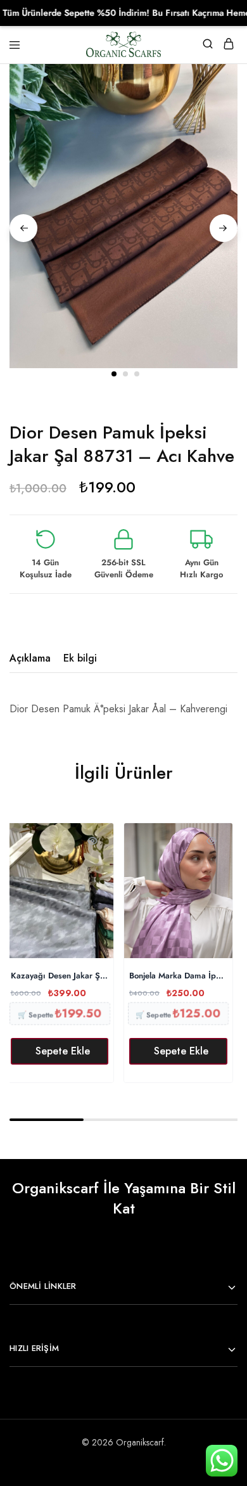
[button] (60, 1051)
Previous (23, 228)
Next (224, 228)
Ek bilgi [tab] (80, 658)
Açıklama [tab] (30, 658)
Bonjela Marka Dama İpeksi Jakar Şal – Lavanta (178, 976)
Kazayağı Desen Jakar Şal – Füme (60, 976)
